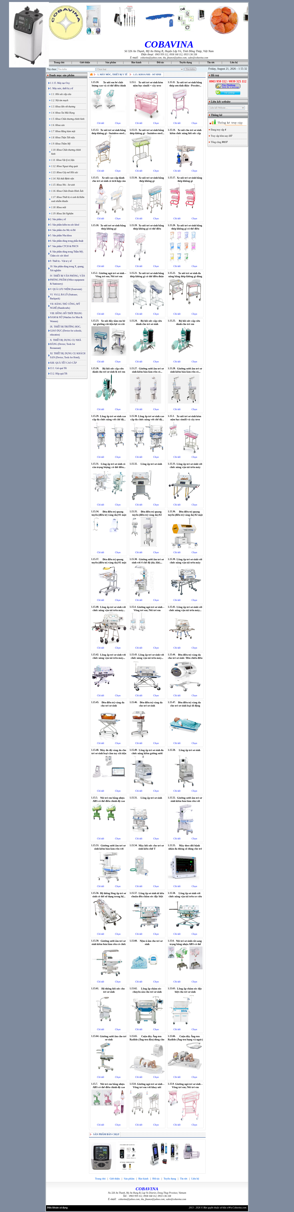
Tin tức (211, 62)
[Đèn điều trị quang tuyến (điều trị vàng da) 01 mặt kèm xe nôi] (108, 596)
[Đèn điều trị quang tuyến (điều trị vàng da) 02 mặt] (185, 548)
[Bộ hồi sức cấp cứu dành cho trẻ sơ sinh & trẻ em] (108, 405)
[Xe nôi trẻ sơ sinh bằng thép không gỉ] (147, 214)
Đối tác (160, 62)
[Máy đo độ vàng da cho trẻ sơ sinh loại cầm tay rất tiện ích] (108, 786)
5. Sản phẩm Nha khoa (61, 235)
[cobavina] (66, 40)
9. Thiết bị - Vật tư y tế (61, 261)
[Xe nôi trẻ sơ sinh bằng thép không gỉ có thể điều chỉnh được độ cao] (147, 262)
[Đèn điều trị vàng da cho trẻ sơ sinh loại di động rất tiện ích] (185, 739)
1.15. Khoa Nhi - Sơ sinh (147, 74)
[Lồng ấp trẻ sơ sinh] (147, 500)
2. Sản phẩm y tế (58, 219)
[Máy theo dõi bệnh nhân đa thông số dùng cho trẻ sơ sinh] (185, 882)
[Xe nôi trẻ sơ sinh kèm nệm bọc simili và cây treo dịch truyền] (185, 452)
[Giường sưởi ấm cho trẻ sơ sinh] (108, 1073)
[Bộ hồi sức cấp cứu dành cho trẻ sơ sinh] (147, 357)
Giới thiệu (85, 62)
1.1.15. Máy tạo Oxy (60, 83)
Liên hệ (234, 62)
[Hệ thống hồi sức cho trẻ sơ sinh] (108, 1025)
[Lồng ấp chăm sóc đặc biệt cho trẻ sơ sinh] (185, 1025)
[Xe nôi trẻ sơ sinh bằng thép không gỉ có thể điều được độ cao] (147, 309)
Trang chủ (59, 62)
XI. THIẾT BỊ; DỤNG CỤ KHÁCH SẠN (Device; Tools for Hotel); (67, 355)
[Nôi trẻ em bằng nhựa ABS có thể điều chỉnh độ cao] (108, 834)
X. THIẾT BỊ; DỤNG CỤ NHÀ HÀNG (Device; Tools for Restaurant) (65, 344)
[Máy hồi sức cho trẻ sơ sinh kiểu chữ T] (147, 882)
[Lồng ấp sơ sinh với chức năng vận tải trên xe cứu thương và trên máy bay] (185, 929)
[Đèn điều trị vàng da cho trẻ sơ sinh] (108, 739)
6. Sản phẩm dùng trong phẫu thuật (66, 240)
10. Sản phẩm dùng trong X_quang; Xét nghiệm (67, 268)
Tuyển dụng (185, 62)
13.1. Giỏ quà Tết (58, 368)
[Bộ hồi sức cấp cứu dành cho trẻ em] (185, 357)
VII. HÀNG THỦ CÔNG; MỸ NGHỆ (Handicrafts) (65, 306)
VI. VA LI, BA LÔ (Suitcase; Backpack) (64, 296)
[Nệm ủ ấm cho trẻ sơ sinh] (147, 977)
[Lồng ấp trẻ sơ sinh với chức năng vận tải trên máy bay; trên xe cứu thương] (108, 643)
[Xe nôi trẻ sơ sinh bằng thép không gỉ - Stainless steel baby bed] (108, 166)
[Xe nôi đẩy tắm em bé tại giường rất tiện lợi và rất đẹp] (108, 357)
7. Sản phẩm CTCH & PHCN (64, 246)
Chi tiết (100, 123)
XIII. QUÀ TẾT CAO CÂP (63, 362)
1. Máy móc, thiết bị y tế (61, 88)
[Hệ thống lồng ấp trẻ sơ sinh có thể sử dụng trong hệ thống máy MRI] (108, 929)
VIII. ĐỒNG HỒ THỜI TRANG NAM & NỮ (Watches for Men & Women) (66, 317)
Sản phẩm (110, 62)
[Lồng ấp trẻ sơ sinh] (185, 786)
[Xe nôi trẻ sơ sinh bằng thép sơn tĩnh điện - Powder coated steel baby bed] (185, 119)
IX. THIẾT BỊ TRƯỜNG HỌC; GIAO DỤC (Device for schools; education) (66, 330)
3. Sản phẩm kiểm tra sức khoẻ (64, 224)
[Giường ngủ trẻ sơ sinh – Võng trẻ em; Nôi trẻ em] (108, 309)
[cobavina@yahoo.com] (228, 88)
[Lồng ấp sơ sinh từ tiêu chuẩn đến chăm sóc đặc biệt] (147, 929)
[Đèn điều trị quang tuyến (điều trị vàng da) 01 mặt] (108, 548)
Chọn (118, 123)
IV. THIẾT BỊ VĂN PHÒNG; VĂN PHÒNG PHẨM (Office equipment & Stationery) (67, 279)
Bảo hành (136, 62)
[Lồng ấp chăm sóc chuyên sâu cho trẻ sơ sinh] (147, 1025)
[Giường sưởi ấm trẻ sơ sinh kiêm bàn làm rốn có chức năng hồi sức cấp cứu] (108, 977)
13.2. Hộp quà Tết (58, 373)
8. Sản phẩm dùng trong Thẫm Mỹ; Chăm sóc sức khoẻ (66, 253)
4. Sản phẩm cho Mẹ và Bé (63, 230)
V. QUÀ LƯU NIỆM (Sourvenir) (66, 289)
